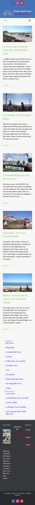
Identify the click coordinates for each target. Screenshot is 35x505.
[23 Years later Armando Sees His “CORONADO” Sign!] (17, 34)
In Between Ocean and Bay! (16, 407)
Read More (6, 85)
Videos (8, 388)
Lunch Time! (10, 394)
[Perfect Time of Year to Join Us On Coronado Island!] (17, 282)
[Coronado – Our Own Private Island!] (17, 220)
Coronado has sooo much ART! (17, 398)
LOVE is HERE (11, 403)
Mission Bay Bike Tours (14, 379)
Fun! (7, 370)
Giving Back (10, 375)
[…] (4, 481)
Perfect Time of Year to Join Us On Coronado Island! (15, 299)
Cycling (8, 356)
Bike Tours (10, 343)
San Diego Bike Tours (14, 384)
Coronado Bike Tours (13, 352)
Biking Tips (10, 347)
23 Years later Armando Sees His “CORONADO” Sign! (15, 50)
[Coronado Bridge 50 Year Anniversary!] (17, 162)
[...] (21, 196)
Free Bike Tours (12, 365)
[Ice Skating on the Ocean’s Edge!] (17, 102)
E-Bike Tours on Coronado (15, 361)
